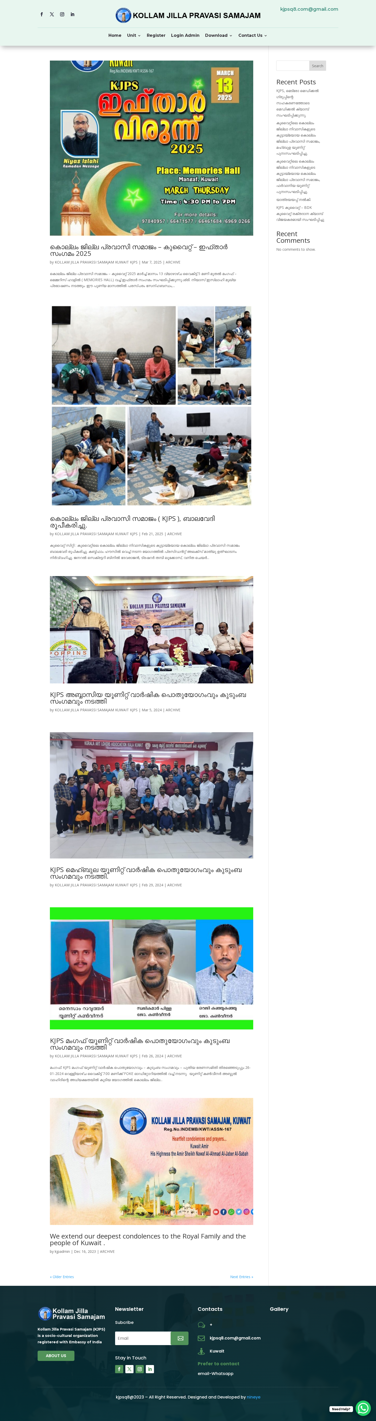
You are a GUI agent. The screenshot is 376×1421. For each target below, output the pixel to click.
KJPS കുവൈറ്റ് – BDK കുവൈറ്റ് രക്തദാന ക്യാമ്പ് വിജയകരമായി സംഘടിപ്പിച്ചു (300, 213)
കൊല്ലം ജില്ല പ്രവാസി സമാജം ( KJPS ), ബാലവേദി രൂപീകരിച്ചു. (132, 522)
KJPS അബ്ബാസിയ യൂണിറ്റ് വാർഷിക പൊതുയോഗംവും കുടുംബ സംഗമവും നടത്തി (148, 698)
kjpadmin (62, 1251)
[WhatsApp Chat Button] (363, 1408)
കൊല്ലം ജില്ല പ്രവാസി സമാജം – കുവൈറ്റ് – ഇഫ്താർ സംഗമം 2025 (138, 250)
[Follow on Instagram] (62, 14)
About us (56, 1356)
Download (216, 36)
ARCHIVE (173, 262)
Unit (131, 36)
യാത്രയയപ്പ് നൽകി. (293, 199)
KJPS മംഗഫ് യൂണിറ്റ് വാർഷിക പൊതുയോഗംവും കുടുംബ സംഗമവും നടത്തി (139, 1044)
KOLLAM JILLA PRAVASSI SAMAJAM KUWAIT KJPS (96, 262)
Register (156, 36)
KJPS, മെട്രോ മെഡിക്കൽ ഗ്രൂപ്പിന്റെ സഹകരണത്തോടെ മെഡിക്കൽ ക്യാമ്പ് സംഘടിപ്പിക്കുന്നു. (297, 102)
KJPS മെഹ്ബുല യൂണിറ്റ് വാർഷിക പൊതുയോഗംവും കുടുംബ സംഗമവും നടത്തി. (145, 873)
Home (114, 36)
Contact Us (250, 36)
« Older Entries (62, 1276)
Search (317, 65)
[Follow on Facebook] (42, 14)
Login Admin (185, 36)
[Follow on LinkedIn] (72, 14)
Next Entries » (241, 1276)
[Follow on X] (52, 14)
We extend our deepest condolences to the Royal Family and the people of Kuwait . (148, 1239)
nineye (253, 1397)
